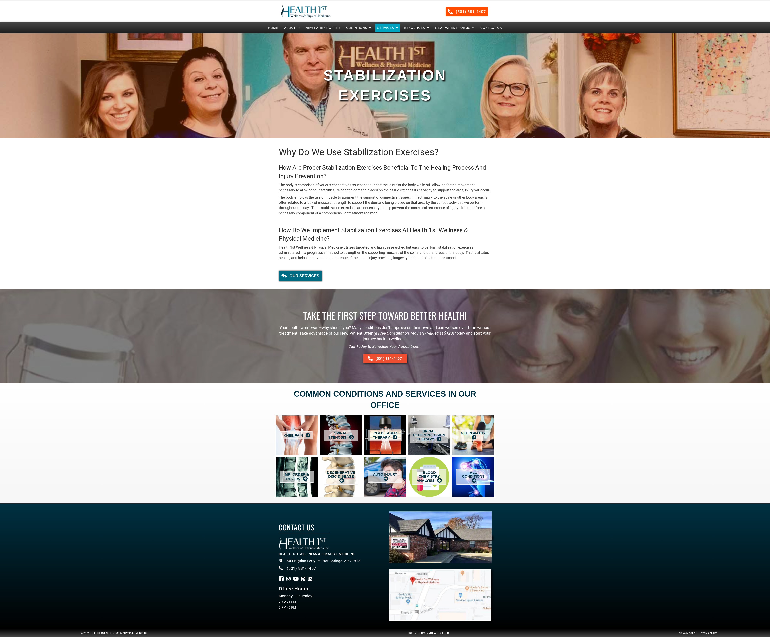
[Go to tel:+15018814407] (330, 561)
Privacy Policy (688, 633)
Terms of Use (709, 633)
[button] (467, 11)
